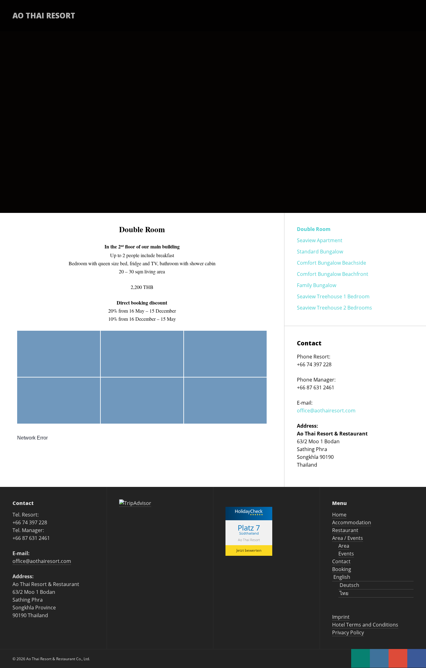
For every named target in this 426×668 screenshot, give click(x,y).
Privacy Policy (348, 632)
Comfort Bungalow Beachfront (332, 274)
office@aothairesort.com (326, 410)
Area (343, 545)
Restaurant (237, 15)
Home (148, 15)
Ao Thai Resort (43, 15)
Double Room (314, 229)
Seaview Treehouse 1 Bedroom (333, 296)
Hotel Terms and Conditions (365, 624)
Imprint (341, 616)
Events (346, 553)
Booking (363, 15)
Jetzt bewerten (248, 550)
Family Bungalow (316, 285)
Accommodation (188, 15)
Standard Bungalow (320, 251)
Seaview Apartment (319, 240)
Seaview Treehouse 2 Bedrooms (334, 307)
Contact (328, 15)
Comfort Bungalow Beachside (331, 262)
